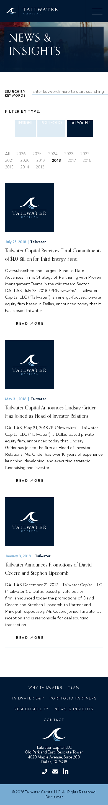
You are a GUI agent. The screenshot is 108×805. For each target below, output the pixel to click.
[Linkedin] (66, 771)
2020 (25, 160)
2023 (69, 154)
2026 (21, 154)
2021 (9, 160)
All (7, 154)
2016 (87, 160)
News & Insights (74, 709)
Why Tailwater (45, 688)
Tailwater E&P (27, 698)
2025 (37, 154)
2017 (72, 160)
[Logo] (29, 11)
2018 (56, 160)
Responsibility (31, 709)
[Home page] (54, 735)
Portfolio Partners (73, 698)
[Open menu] (97, 11)
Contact (54, 720)
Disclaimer (54, 797)
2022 (84, 154)
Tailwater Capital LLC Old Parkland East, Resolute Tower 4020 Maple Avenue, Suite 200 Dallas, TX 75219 (54, 754)
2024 (53, 154)
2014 (24, 167)
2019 (40, 160)
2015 (9, 167)
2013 (40, 167)
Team (73, 688)
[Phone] (44, 771)
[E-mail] (55, 771)
